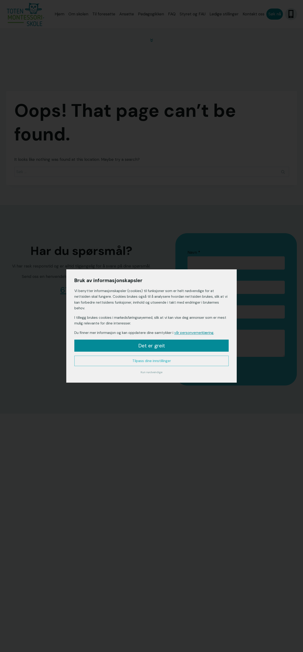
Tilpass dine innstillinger (151, 361)
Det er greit (151, 345)
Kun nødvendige (151, 372)
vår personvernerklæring (194, 332)
